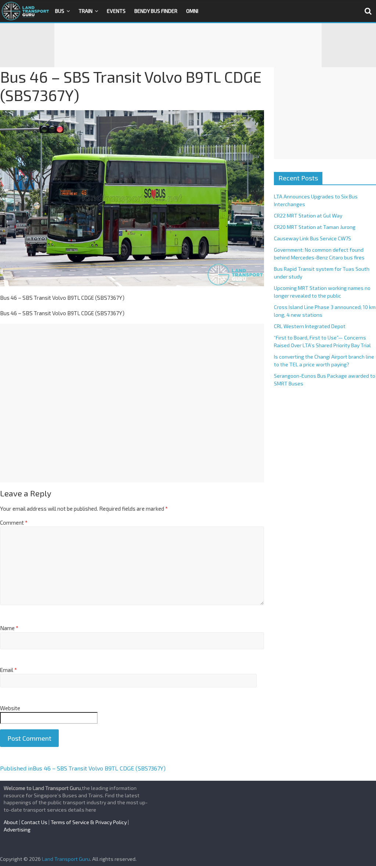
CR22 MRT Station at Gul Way (308, 215)
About (11, 822)
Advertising (17, 829)
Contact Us (34, 822)
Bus (59, 11)
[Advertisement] (188, 45)
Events (116, 11)
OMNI (192, 11)
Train (86, 11)
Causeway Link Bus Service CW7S (312, 238)
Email (8, 669)
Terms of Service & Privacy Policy (89, 822)
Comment (14, 522)
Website (10, 708)
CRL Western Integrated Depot (310, 326)
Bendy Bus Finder (155, 11)
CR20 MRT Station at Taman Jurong (314, 227)
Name (9, 628)
